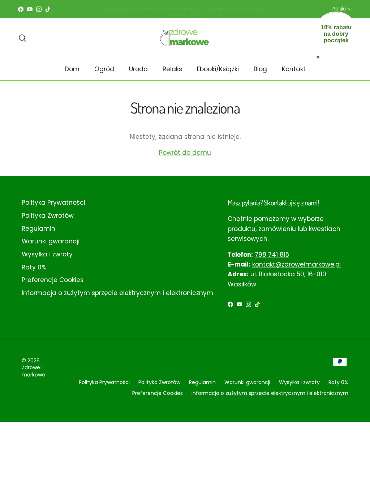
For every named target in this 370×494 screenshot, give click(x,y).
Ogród (104, 69)
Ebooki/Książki (218, 69)
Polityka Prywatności (53, 202)
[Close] (318, 56)
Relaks (172, 69)
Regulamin (38, 228)
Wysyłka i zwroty (47, 254)
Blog (260, 69)
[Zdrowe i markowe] (185, 37)
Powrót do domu (185, 152)
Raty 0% (34, 267)
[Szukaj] (22, 38)
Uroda (138, 69)
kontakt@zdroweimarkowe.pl (296, 264)
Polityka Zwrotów (48, 215)
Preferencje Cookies (52, 280)
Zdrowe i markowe (34, 371)
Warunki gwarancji (50, 241)
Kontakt (294, 69)
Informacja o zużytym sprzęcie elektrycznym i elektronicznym (117, 293)
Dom (72, 69)
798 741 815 (272, 254)
